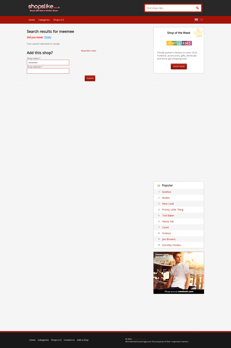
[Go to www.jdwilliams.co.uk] (179, 42)
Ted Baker (168, 215)
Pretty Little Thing (172, 209)
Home (32, 19)
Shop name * (33, 58)
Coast (165, 227)
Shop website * (35, 66)
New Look (168, 203)
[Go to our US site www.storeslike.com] (201, 20)
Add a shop (83, 339)
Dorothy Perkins (171, 245)
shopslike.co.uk (139, 339)
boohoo (166, 191)
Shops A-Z (58, 19)
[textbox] (173, 8)
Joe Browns (169, 239)
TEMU (47, 37)
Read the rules (88, 50)
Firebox (166, 233)
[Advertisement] (178, 127)
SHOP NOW (179, 66)
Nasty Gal (168, 221)
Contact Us (69, 339)
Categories (44, 19)
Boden (166, 197)
